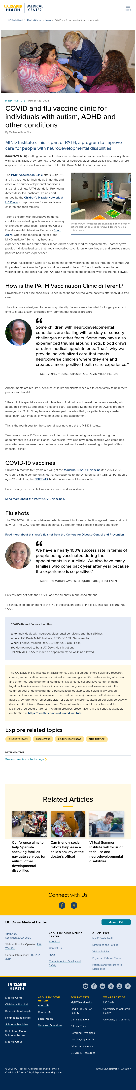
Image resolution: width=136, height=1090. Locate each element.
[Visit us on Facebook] (92, 986)
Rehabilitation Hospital (18, 1011)
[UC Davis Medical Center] (23, 8)
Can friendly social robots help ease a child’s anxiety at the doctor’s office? (67, 849)
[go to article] (29, 824)
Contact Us (44, 1012)
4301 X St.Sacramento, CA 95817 (18, 936)
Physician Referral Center (107, 958)
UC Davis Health (15, 20)
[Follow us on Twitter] (74, 905)
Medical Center (34, 20)
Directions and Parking (105, 945)
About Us (43, 1005)
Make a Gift (116, 922)
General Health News (69, 739)
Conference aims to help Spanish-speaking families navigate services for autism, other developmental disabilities (29, 856)
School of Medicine (16, 1024)
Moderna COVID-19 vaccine (82, 470)
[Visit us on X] (109, 986)
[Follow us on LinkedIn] (101, 986)
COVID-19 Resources (83, 1053)
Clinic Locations (80, 1019)
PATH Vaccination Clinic (27, 175)
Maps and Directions (50, 1025)
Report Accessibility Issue (48, 1072)
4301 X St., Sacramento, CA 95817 (113, 1068)
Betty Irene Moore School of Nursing (16, 1033)
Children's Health (18, 739)
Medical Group (14, 1042)
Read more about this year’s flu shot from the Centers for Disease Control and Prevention (64, 534)
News (48, 20)
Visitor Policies (100, 951)
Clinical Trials (78, 1026)
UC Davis (108, 1002)
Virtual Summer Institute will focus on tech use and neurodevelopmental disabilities (106, 852)
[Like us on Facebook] (62, 905)
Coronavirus (43, 739)
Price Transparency (82, 1046)
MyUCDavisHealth (102, 938)
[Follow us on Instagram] (118, 986)
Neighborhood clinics (18, 1018)
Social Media (45, 1019)
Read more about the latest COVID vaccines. (35, 499)
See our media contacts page (24, 759)
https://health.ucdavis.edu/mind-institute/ (55, 713)
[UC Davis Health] (17, 986)
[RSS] (126, 986)
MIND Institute (15, 100)
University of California (116, 1019)
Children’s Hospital (16, 1004)
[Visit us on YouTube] (85, 986)
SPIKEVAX (41, 479)
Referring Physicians (83, 1033)
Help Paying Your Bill (83, 1039)
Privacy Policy (25, 1072)
